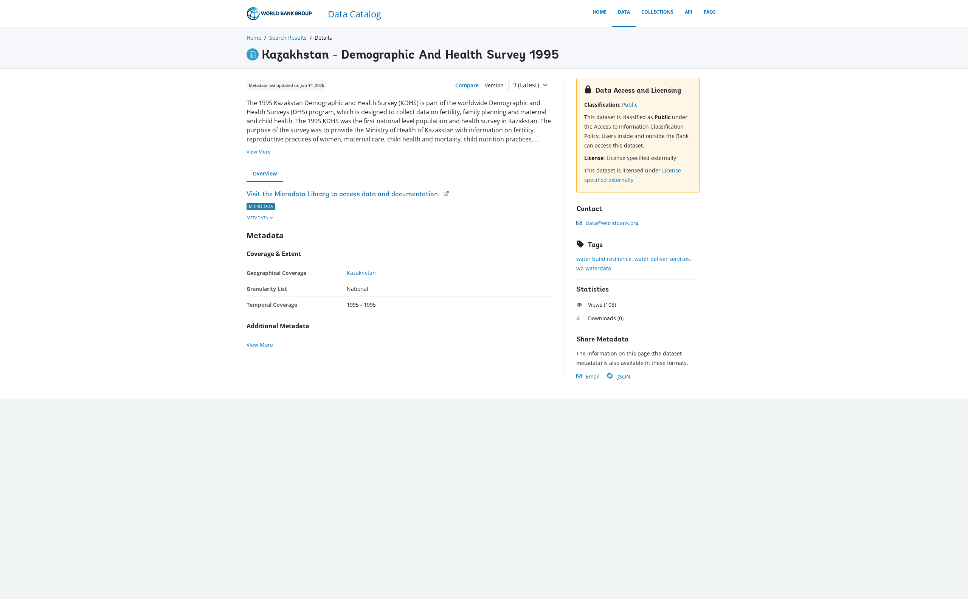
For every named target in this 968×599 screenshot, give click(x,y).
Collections (657, 12)
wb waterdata (593, 268)
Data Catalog (354, 14)
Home (600, 12)
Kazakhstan (361, 272)
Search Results (288, 37)
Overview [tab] (265, 173)
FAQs (710, 12)
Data (624, 12)
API (688, 12)
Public (630, 104)
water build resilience (603, 258)
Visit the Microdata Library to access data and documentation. (343, 194)
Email (593, 376)
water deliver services (662, 258)
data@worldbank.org (612, 223)
